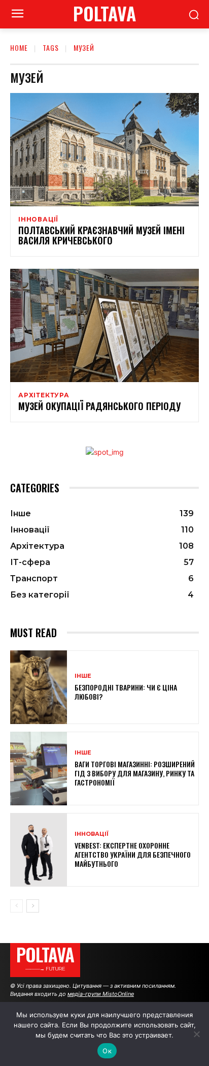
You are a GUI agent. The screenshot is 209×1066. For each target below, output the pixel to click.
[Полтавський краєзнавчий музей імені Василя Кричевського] (104, 149)
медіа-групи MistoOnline (100, 993)
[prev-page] (16, 906)
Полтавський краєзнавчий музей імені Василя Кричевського (101, 235)
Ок (107, 1051)
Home (19, 47)
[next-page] (32, 906)
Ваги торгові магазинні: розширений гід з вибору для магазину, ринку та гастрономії (135, 773)
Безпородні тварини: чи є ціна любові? (126, 692)
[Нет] (196, 1034)
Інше (83, 676)
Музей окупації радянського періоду (99, 406)
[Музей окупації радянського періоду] (104, 325)
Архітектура (43, 395)
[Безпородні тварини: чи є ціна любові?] (38, 687)
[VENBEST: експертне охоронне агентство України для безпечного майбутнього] (38, 850)
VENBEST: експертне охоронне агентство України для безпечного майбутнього (133, 854)
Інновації (38, 219)
